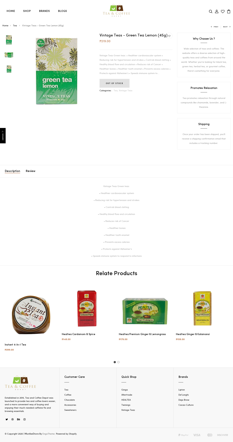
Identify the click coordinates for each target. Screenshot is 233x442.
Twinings (125, 404)
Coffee (67, 394)
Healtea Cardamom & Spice (78, 334)
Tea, (116, 90)
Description (12, 171)
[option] (8, 40)
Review (30, 171)
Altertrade (126, 394)
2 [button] (119, 362)
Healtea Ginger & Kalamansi (193, 334)
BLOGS (62, 11)
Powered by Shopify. (66, 433)
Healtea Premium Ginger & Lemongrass (142, 334)
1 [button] (115, 362)
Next (225, 27)
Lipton (181, 389)
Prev (216, 27)
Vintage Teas (125, 90)
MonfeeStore (32, 433)
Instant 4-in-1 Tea (15, 345)
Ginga (124, 389)
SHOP (27, 11)
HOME (10, 11)
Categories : (106, 90)
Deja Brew (183, 399)
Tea (15, 25)
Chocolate (69, 399)
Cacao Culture (186, 404)
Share (3, 137)
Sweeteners (70, 409)
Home (5, 25)
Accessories (70, 404)
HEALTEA (126, 399)
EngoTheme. (48, 433)
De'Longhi (183, 394)
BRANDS (44, 11)
